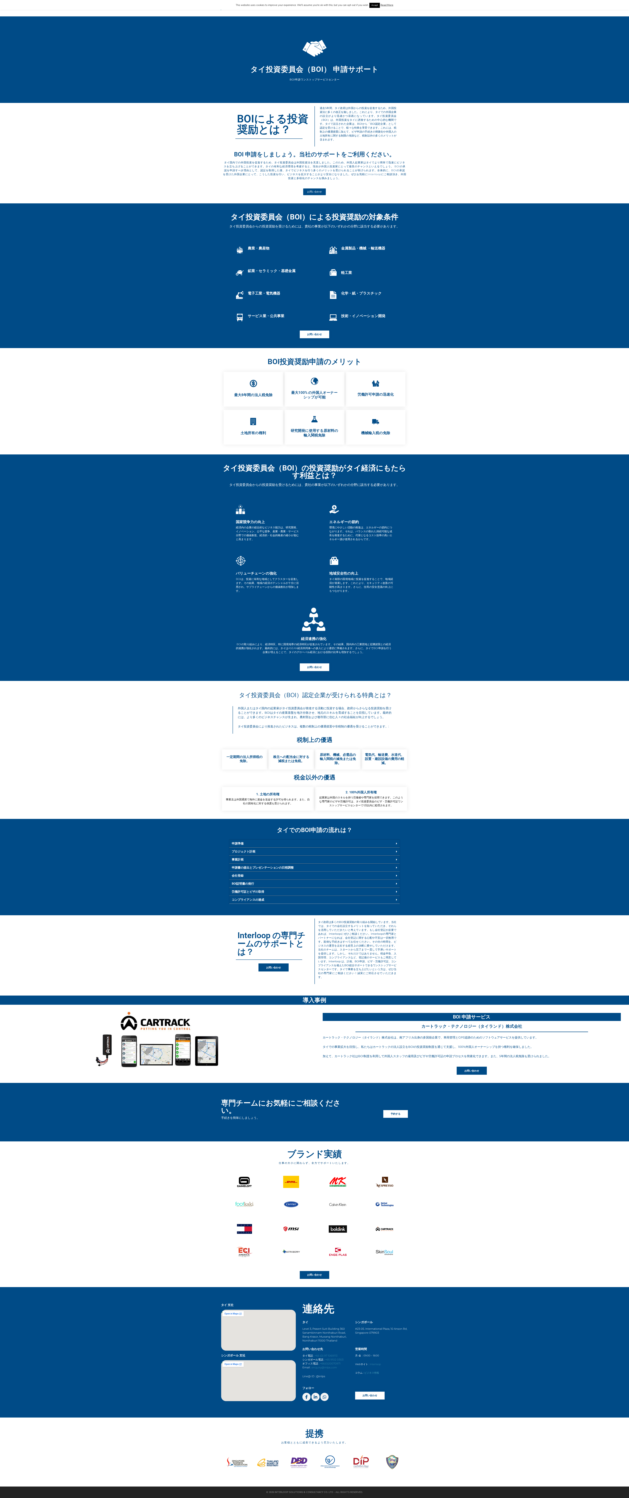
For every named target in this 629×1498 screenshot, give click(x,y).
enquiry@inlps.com (324, 1367)
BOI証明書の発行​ (243, 883)
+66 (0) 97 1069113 (326, 1355)
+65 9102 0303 (334, 1359)
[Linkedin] (315, 1397)
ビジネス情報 (371, 1372)
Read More (387, 5)
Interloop (375, 1364)
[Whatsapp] (324, 1397)
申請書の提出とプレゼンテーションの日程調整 (263, 867)
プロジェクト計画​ (243, 851)
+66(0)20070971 (330, 1363)
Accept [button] (374, 5)
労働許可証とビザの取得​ (248, 891)
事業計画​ (238, 859)
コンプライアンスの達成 (248, 899)
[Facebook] (306, 1397)
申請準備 (238, 843)
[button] (314, 844)
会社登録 (238, 875)
